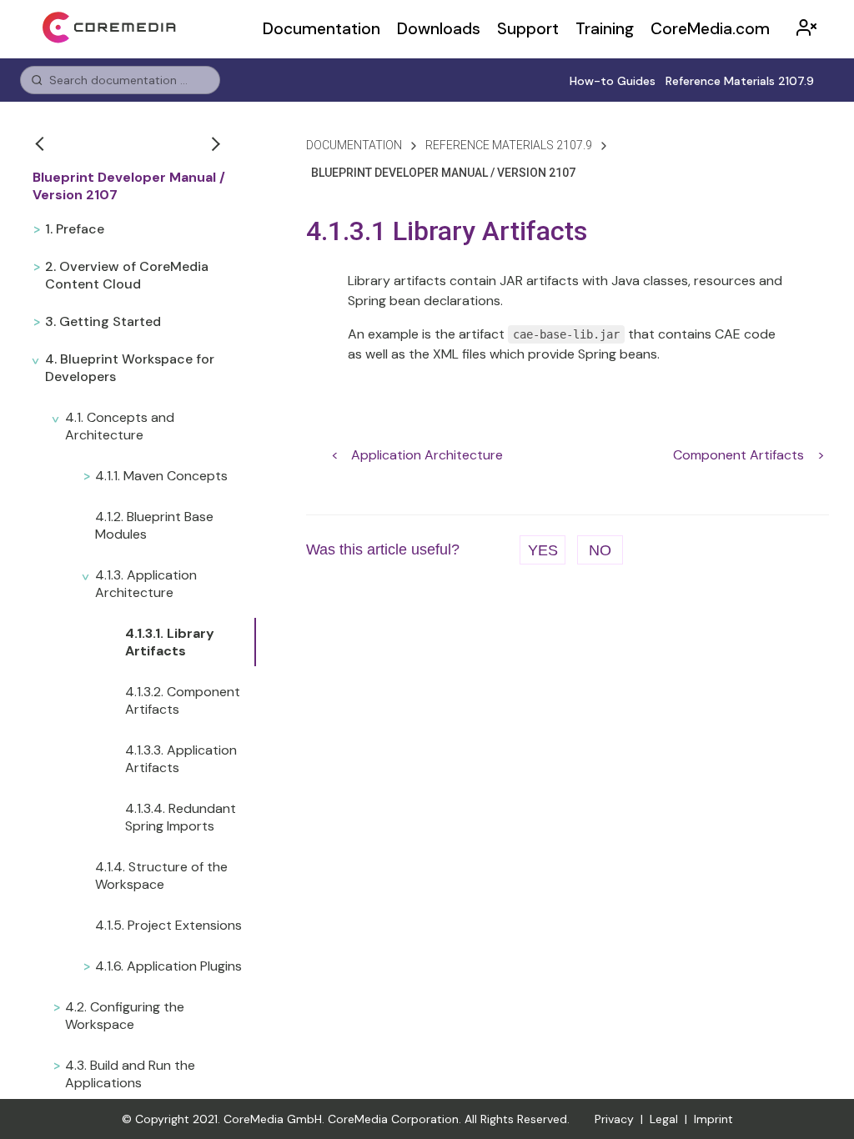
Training (604, 28)
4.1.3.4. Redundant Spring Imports (180, 817)
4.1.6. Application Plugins (168, 966)
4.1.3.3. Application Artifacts (181, 758)
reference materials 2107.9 (508, 145)
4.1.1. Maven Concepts (161, 475)
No (600, 550)
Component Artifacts (738, 455)
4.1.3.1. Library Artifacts (169, 642)
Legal (664, 1118)
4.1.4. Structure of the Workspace (161, 875)
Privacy (614, 1118)
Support (528, 28)
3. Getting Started (103, 321)
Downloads (438, 28)
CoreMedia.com (710, 28)
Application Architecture (427, 455)
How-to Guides (613, 80)
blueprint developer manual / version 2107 (443, 172)
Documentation (321, 28)
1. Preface (74, 229)
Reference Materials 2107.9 (740, 80)
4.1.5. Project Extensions (168, 925)
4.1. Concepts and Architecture (119, 426)
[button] (41, 143)
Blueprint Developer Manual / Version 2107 (129, 185)
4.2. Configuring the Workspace (124, 1015)
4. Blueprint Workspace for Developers (129, 367)
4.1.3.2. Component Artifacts (182, 700)
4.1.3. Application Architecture (146, 583)
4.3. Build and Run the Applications (130, 1073)
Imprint (713, 1118)
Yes (543, 550)
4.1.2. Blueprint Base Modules (154, 525)
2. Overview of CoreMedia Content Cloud (126, 275)
